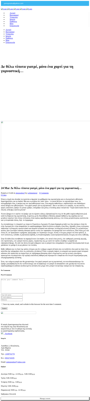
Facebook (8, 334)
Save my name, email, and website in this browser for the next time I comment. (32, 304)
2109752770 (10, 354)
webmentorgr (32, 193)
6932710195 (9, 358)
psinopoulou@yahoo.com (15, 362)
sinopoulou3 (20, 193)
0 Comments (44, 193)
